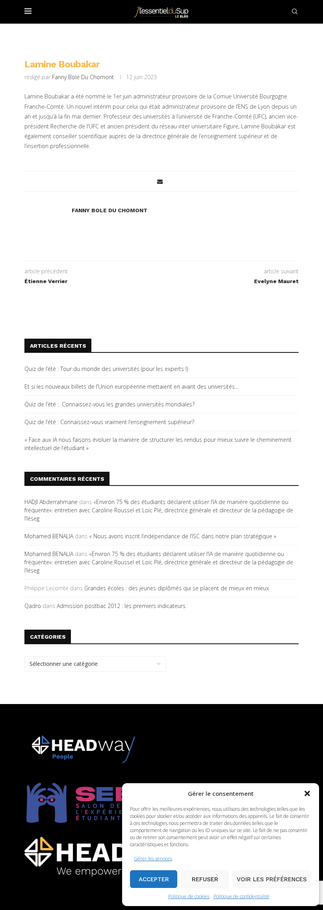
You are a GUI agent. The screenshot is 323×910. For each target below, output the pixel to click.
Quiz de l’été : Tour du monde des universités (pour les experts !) (106, 369)
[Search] (295, 11)
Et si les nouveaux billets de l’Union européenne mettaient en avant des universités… (131, 386)
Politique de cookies (189, 896)
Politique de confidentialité (241, 896)
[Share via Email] (160, 181)
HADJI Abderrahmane (51, 502)
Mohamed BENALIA (48, 536)
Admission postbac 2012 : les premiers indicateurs (121, 606)
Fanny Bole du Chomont (83, 77)
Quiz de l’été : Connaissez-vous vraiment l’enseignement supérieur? (109, 422)
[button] (307, 793)
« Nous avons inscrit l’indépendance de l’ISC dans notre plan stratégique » (182, 536)
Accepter (154, 879)
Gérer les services (153, 858)
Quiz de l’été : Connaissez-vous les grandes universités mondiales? (109, 404)
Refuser (205, 879)
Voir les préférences (272, 879)
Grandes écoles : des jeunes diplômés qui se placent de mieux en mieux (176, 588)
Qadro (32, 606)
